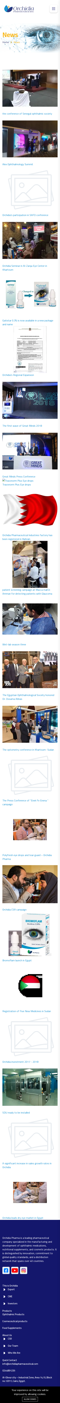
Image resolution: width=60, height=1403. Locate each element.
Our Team (13, 1345)
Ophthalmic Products (13, 1314)
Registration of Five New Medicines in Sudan (26, 1011)
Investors (12, 1303)
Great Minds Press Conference (18, 476)
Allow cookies (30, 1399)
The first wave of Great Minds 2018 (22, 425)
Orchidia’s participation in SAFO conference (25, 215)
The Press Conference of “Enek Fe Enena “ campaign (25, 802)
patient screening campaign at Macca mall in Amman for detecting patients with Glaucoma (27, 591)
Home (5, 42)
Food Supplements (12, 1328)
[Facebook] (6, 1270)
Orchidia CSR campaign (14, 909)
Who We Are (14, 1352)
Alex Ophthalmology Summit (17, 164)
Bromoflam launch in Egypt (17, 960)
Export (11, 1289)
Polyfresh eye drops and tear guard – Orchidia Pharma (27, 857)
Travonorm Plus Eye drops (16, 484)
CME (10, 1296)
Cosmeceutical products (14, 1321)
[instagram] (23, 1270)
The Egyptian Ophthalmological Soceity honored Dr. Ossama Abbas (28, 697)
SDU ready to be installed (16, 1112)
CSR (10, 1338)
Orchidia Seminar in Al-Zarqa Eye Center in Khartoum (24, 267)
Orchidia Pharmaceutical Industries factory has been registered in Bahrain (27, 537)
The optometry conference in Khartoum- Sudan (28, 749)
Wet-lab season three (14, 644)
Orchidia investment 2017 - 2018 (20, 1061)
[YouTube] (14, 1270)
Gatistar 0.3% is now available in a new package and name (27, 322)
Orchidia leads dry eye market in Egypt (22, 1217)
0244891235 (8, 1370)
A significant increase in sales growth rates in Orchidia (27, 1165)
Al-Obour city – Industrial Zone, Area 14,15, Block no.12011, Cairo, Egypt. (27, 1379)
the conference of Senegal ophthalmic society (27, 113)
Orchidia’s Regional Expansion (18, 374)
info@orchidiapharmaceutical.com (20, 1364)
